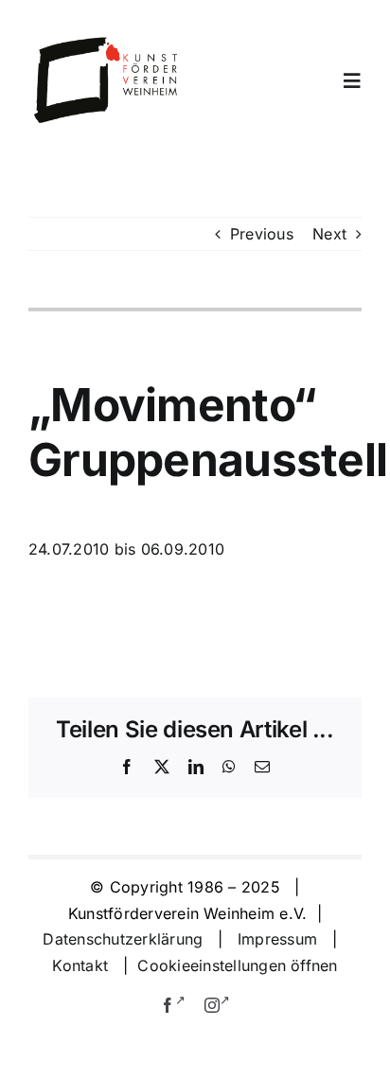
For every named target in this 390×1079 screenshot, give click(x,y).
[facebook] (173, 1003)
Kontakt (82, 965)
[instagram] (217, 1003)
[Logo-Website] (106, 42)
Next (329, 233)
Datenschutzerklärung (123, 938)
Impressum (277, 938)
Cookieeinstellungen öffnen (237, 965)
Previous (261, 233)
